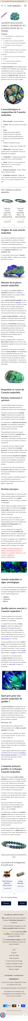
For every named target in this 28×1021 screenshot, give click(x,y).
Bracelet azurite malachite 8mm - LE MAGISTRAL (20, 212)
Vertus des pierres (14, 958)
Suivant (22, 903)
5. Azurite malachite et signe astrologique (14, 50)
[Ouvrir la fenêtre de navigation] (2, 6)
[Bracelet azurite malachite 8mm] (14, 845)
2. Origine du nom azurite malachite (13, 40)
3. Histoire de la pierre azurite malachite (14, 43)
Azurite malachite (12, 897)
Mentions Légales (14, 969)
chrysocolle (12, 664)
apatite (23, 650)
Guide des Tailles (14, 955)
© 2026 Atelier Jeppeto (10, 1010)
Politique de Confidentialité (14, 966)
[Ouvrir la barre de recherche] (5, 6)
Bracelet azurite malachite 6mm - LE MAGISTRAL (7, 212)
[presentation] (13, 225)
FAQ (14, 950)
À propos (14, 952)
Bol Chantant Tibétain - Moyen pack (7, 883)
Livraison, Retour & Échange (14, 961)
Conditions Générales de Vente (14, 963)
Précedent (6, 903)
